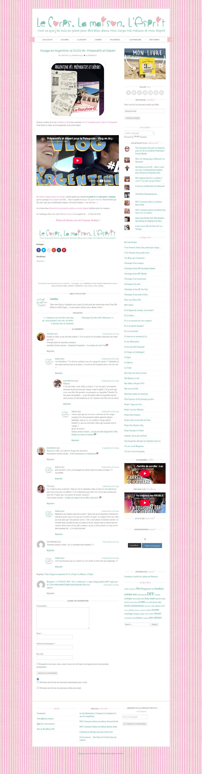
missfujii (50, 333)
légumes (155, 602)
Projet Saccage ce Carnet (134, 430)
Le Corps (65, 39)
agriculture (132, 589)
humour (158, 598)
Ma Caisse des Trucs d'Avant (135, 373)
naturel (157, 606)
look (150, 602)
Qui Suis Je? (47, 39)
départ (71, 286)
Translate (143, 137)
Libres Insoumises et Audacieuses (83, 453)
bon (153, 589)
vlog (95, 286)
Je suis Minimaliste (131, 341)
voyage (100, 286)
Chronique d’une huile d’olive (136, 294)
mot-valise (151, 606)
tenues (151, 614)
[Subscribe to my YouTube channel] (155, 92)
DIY (150, 593)
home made (150, 598)
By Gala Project (130, 242)
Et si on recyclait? (131, 331)
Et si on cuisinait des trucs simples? (138, 320)
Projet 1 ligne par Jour (133, 404)
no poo (126, 610)
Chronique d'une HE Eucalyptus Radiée (139, 268)
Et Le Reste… (115, 39)
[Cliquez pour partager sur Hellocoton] (49, 250)
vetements (128, 618)
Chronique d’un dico (132, 284)
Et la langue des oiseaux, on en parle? (139, 310)
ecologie (128, 598)
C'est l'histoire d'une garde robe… (137, 252)
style (147, 613)
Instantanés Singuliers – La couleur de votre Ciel (87, 345)
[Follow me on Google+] (139, 92)
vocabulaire (137, 617)
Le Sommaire (135, 39)
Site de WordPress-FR (45, 729)
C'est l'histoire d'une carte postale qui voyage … (143, 247)
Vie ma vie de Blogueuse (134, 446)
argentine (107, 283)
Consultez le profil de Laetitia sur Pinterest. (141, 576)
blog (54, 286)
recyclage (128, 613)
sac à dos (88, 286)
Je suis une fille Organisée (134, 346)
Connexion (41, 713)
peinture (136, 610)
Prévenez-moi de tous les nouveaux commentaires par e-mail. (63, 682)
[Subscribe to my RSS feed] (161, 92)
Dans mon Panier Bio (132, 299)
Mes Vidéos (154, 39)
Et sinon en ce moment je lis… (136, 336)
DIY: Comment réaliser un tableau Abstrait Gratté (99, 721)
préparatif (79, 286)
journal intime (133, 602)
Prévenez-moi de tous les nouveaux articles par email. (60, 688)
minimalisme (137, 605)
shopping (136, 614)
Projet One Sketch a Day (134, 425)
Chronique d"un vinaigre (134, 263)
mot (146, 606)
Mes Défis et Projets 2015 (134, 383)
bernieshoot (51, 447)
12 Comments (91, 55)
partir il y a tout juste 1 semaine (102, 196)
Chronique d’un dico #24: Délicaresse (98, 317)
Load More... (134, 545)
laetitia (64, 55)
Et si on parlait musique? (134, 326)
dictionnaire (142, 594)
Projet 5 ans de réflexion (133, 409)
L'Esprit (127, 357)
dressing (157, 595)
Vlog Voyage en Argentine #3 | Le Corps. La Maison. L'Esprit (69, 574)
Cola (48, 486)
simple (142, 614)
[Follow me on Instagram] (150, 92)
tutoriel (157, 613)
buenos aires (61, 286)
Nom (39, 633)
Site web (39, 653)
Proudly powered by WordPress (88, 753)
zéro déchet (155, 617)
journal (126, 602)
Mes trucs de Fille (131, 388)
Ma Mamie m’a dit (131, 378)
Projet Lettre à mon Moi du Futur (137, 420)
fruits (134, 599)
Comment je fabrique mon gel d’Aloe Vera (96, 732)
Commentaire (41, 605)
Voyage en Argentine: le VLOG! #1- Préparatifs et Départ (77, 50)
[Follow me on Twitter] (134, 92)
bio (138, 588)
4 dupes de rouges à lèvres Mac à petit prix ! (82, 497)
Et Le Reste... (65, 283)
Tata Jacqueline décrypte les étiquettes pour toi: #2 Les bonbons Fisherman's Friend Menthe (150, 150)
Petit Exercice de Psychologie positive (139, 399)
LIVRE (141, 601)
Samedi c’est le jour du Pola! (135, 435)
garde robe (140, 598)
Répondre (50, 351)
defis (135, 594)
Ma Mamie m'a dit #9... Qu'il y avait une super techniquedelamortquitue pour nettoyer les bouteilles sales (149, 170)
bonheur (159, 588)
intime (163, 599)
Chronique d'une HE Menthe (135, 273)
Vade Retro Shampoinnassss (146, 194)
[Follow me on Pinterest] (144, 92)
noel (163, 605)
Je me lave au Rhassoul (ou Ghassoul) (150, 186)
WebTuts (120, 753)
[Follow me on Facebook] (128, 92)
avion (114, 283)
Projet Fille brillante (132, 414)
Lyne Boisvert (68, 380)
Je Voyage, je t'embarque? (82, 283)
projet (149, 610)
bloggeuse (146, 588)
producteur (143, 610)
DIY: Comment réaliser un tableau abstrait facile (98, 726)
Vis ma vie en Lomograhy (134, 451)
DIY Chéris (128, 305)
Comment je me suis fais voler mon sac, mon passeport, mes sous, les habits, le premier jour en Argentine (58, 320)
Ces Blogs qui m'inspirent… (135, 258)
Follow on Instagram (152, 545)
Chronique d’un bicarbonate (135, 278)
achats (126, 589)
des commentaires (46, 723)
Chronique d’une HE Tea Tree (136, 289)
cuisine (128, 594)
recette (155, 609)
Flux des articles (45, 718)
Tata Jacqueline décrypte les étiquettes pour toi (142, 441)
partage (131, 610)
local (147, 602)
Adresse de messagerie (45, 643)
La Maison (81, 39)
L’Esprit (98, 39)
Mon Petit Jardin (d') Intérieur (136, 394)
